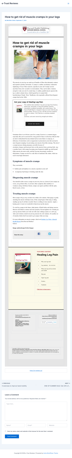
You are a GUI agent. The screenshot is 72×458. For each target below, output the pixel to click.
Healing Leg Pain (47, 254)
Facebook (50, 322)
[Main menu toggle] (68, 3)
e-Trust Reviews (10, 3)
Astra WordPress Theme (50, 453)
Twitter (55, 322)
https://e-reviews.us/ (36, 370)
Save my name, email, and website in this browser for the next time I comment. (30, 431)
